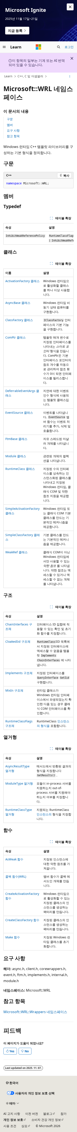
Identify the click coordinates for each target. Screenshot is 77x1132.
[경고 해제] (70, 6)
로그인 (69, 47)
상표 (24, 1126)
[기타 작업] (70, 76)
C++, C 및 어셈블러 (30, 76)
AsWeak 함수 (14, 859)
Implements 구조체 (19, 673)
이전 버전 (31, 1114)
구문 (10, 119)
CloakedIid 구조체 (17, 641)
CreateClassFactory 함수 (22, 920)
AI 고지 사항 (11, 1114)
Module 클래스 (15, 456)
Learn (8, 76)
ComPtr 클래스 (15, 337)
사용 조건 (9, 1126)
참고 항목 (13, 136)
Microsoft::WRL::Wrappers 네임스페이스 (35, 1011)
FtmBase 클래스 (16, 439)
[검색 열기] (58, 47)
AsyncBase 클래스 (17, 303)
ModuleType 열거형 (19, 783)
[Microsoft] (38, 47)
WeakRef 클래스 (16, 552)
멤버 (10, 125)
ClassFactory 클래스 (19, 320)
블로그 (47, 1114)
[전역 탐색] (4, 47)
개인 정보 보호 (13, 1120)
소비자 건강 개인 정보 (46, 1120)
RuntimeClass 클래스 (20, 469)
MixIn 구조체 (14, 690)
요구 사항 (13, 130)
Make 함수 (12, 937)
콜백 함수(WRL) (15, 876)
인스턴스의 (44, 814)
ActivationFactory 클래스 (22, 281)
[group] (38, 234)
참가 (64, 1114)
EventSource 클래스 (19, 413)
